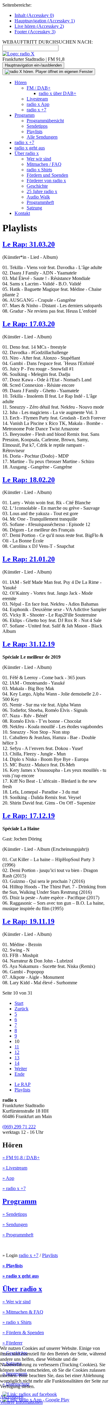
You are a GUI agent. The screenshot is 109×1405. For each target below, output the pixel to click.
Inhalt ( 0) (34, 15)
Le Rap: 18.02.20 (28, 480)
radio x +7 (36, 109)
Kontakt (22, 213)
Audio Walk (38, 196)
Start (19, 1003)
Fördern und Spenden (47, 175)
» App (8, 1178)
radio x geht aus (30, 147)
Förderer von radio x (46, 180)
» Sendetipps (14, 1214)
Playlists (34, 131)
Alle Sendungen (42, 137)
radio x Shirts (39, 169)
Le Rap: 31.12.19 (28, 644)
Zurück (21, 1008)
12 (17, 1052)
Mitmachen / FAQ (44, 164)
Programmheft (40, 202)
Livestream (37, 98)
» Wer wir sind (16, 1301)
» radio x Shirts (16, 1322)
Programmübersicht (45, 120)
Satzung (34, 207)
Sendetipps (37, 126)
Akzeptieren (11, 1396)
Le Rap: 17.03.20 (28, 324)
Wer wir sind (39, 158)
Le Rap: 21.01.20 (28, 559)
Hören (21, 82)
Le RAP (23, 1084)
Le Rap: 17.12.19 (28, 816)
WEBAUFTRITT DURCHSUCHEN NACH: (47, 41)
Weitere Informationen (21, 1402)
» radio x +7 (14, 1188)
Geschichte (37, 186)
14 (17, 1063)
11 (17, 1046)
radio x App (38, 104)
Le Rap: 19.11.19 (28, 921)
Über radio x (27, 153)
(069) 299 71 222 (19, 1126)
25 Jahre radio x (42, 191)
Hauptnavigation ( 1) (45, 20)
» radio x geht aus (20, 1275)
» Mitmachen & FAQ (22, 1312)
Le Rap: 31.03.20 (28, 244)
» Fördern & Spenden (23, 1332)
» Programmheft (17, 1234)
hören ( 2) (39, 26)
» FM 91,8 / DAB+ (21, 1157)
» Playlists (12, 1265)
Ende (20, 1074)
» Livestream (14, 1167)
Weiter (21, 1068)
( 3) (35, 31)
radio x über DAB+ (57, 93)
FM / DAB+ (39, 87)
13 (17, 1057)
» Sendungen (15, 1224)
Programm (25, 115)
